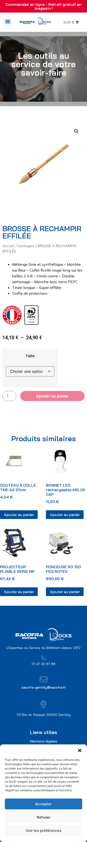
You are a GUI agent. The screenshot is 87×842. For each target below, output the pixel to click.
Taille (30, 356)
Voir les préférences (43, 830)
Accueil (8, 246)
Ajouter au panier (52, 396)
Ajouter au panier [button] (19, 514)
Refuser (44, 817)
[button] (79, 750)
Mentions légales (43, 741)
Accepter (43, 804)
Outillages (26, 246)
